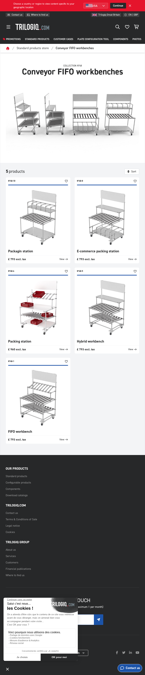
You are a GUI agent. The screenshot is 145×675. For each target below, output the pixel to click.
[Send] (98, 620)
